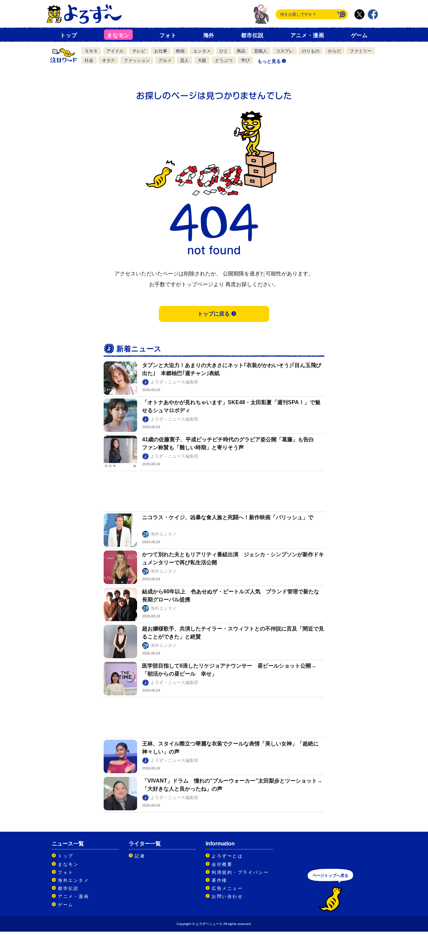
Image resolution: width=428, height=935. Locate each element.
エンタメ (202, 50)
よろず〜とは (227, 855)
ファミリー (360, 50)
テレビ (138, 50)
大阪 (202, 60)
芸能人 (260, 50)
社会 (89, 60)
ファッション (137, 60)
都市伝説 (252, 35)
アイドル (115, 50)
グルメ (165, 60)
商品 (241, 50)
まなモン (118, 35)
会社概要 (222, 864)
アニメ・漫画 (307, 35)
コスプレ (284, 50)
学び (245, 60)
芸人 (184, 60)
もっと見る (269, 61)
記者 (140, 855)
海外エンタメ (73, 880)
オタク (108, 60)
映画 (180, 50)
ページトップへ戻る (330, 875)
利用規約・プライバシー (240, 872)
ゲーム (359, 35)
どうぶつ (223, 60)
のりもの (310, 50)
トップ (68, 35)
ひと (223, 50)
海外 (209, 35)
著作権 (219, 880)
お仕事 (160, 50)
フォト (167, 35)
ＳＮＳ (91, 50)
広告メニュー (227, 888)
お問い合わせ (227, 896)
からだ (334, 50)
